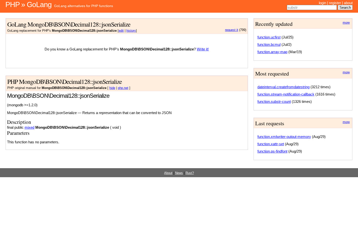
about (348, 3)
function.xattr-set (270, 144)
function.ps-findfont (272, 151)
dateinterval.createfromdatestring (283, 87)
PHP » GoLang (28, 4)
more (346, 22)
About (168, 173)
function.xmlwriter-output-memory (284, 137)
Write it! (203, 49)
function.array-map (272, 52)
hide (112, 88)
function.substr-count (274, 101)
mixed (29, 127)
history (131, 30)
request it (231, 30)
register (335, 3)
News (179, 173)
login (322, 3)
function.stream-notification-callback (285, 94)
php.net (123, 88)
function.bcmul (269, 44)
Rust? (190, 173)
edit (121, 30)
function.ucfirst (269, 37)
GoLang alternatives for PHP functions (83, 6)
